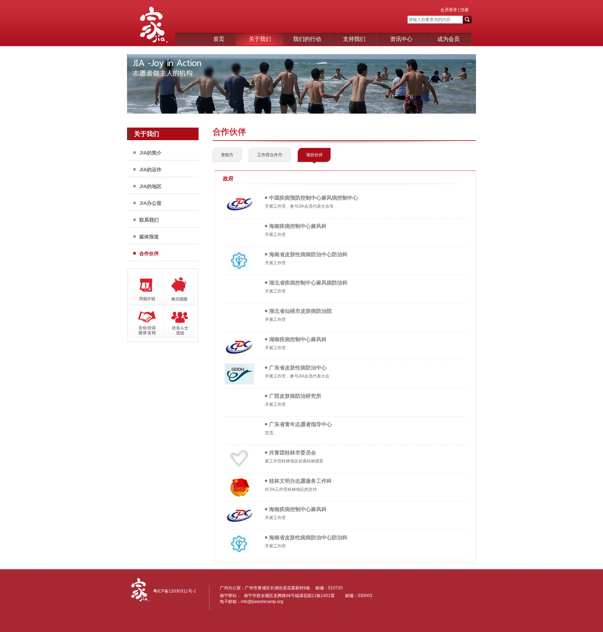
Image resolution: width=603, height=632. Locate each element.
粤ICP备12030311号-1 (174, 591)
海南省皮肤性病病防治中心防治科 (308, 254)
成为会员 (448, 39)
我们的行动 (307, 39)
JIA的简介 (150, 153)
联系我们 (149, 220)
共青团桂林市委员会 (292, 452)
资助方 (227, 154)
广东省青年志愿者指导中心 (300, 424)
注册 (464, 9)
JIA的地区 (150, 186)
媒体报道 (149, 236)
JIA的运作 (150, 169)
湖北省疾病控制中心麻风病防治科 (308, 283)
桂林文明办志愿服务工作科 (300, 481)
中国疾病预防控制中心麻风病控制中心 (313, 198)
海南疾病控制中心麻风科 (298, 226)
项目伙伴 (314, 154)
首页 (218, 39)
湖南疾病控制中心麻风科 (298, 339)
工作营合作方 (269, 154)
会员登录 (448, 9)
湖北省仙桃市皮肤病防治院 (300, 311)
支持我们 (354, 39)
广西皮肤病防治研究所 (295, 396)
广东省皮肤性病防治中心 (298, 368)
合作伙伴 (149, 253)
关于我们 (260, 39)
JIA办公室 (150, 203)
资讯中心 (401, 39)
